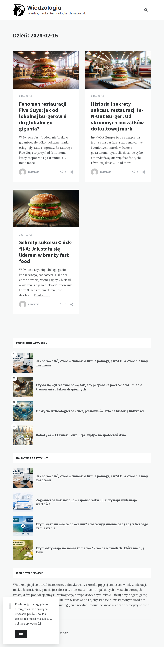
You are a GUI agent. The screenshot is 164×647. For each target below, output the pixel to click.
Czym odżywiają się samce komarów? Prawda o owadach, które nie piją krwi (90, 550)
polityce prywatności (28, 623)
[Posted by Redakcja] (22, 172)
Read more (27, 163)
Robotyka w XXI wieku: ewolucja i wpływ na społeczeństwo (81, 435)
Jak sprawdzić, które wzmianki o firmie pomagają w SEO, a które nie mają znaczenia (92, 363)
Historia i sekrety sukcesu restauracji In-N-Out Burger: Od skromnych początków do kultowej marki (117, 116)
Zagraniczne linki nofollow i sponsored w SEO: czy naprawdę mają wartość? (86, 502)
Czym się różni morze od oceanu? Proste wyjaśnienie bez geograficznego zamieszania (92, 526)
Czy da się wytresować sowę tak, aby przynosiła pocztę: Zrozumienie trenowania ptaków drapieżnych (89, 387)
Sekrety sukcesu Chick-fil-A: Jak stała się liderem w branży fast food (45, 251)
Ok (21, 634)
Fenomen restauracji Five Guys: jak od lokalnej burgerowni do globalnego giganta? (43, 116)
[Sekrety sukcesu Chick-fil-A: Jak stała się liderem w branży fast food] (19, 217)
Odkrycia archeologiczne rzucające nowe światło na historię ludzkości (90, 411)
